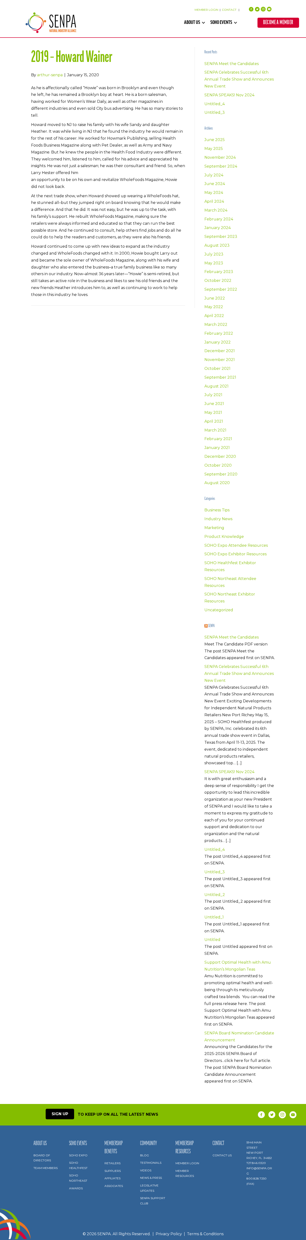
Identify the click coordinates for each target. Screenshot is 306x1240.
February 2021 (218, 439)
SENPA (211, 626)
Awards (76, 1188)
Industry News (218, 519)
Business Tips (217, 510)
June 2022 (214, 298)
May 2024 (213, 192)
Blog (144, 1155)
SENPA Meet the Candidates (231, 63)
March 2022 (215, 324)
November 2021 (219, 359)
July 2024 (213, 175)
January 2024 (217, 227)
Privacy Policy (169, 1234)
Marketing (214, 527)
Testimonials (150, 1162)
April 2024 (214, 201)
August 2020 (217, 483)
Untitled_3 (214, 112)
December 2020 (220, 456)
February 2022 (218, 333)
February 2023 (218, 271)
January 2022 (217, 342)
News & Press (151, 1178)
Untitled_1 (214, 917)
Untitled (212, 939)
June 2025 (214, 139)
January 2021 (217, 447)
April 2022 (214, 315)
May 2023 (213, 263)
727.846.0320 (256, 1163)
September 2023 (220, 236)
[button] (203, 22)
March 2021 (215, 430)
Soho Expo (78, 1155)
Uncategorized (218, 610)
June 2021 (214, 403)
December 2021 (219, 351)
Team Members (45, 1168)
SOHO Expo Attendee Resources (236, 545)
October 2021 (217, 368)
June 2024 (214, 183)
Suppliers (112, 1171)
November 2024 (220, 157)
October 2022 (217, 280)
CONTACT (229, 9)
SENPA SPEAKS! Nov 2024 (229, 95)
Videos (145, 1170)
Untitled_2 (214, 894)
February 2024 (218, 219)
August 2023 (217, 245)
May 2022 (213, 307)
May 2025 (213, 148)
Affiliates (112, 1178)
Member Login (187, 1163)
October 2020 (218, 465)
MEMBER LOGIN (206, 9)
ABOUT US (192, 22)
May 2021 (213, 412)
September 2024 (220, 166)
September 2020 (220, 474)
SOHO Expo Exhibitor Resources (235, 554)
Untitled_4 (214, 104)
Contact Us (222, 1155)
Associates (113, 1186)
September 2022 (220, 289)
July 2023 (213, 254)
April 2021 (213, 421)
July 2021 (213, 395)
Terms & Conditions (205, 1234)
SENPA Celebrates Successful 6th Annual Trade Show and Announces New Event (239, 79)
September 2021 (220, 377)
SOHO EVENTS (221, 22)
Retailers (112, 1163)
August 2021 (216, 386)
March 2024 (215, 210)
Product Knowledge (224, 536)
